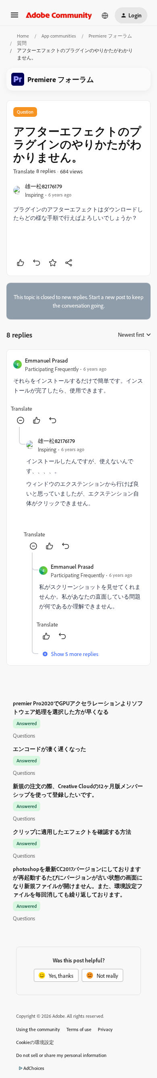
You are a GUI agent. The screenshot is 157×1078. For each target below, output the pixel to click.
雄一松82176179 (43, 186)
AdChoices (33, 1068)
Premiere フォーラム (110, 36)
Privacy (105, 1029)
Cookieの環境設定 (35, 1042)
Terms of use (78, 1029)
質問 (22, 43)
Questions (24, 735)
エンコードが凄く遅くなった (49, 748)
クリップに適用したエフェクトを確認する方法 (72, 831)
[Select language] (105, 15)
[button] (14, 17)
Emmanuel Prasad (46, 360)
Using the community (38, 1029)
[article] (78, 391)
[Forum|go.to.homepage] (59, 15)
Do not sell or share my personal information (61, 1055)
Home (23, 36)
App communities (58, 36)
